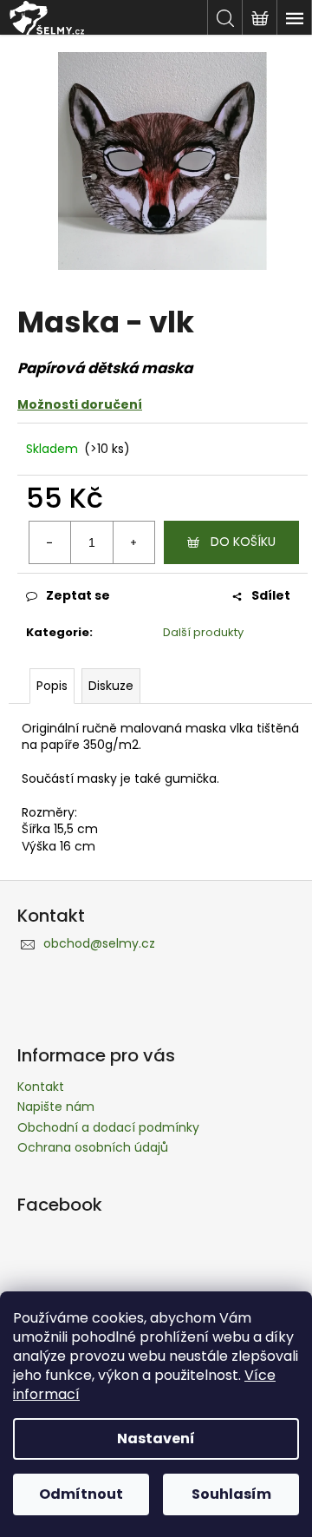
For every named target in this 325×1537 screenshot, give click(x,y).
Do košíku (243, 541)
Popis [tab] (52, 685)
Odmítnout (81, 1494)
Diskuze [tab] (110, 685)
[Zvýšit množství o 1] (133, 542)
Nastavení (156, 1438)
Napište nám (55, 1106)
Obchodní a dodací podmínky (108, 1127)
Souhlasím (231, 1494)
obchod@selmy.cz (99, 943)
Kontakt (40, 1086)
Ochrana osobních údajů (92, 1147)
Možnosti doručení (79, 404)
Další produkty (203, 632)
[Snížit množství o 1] (50, 542)
